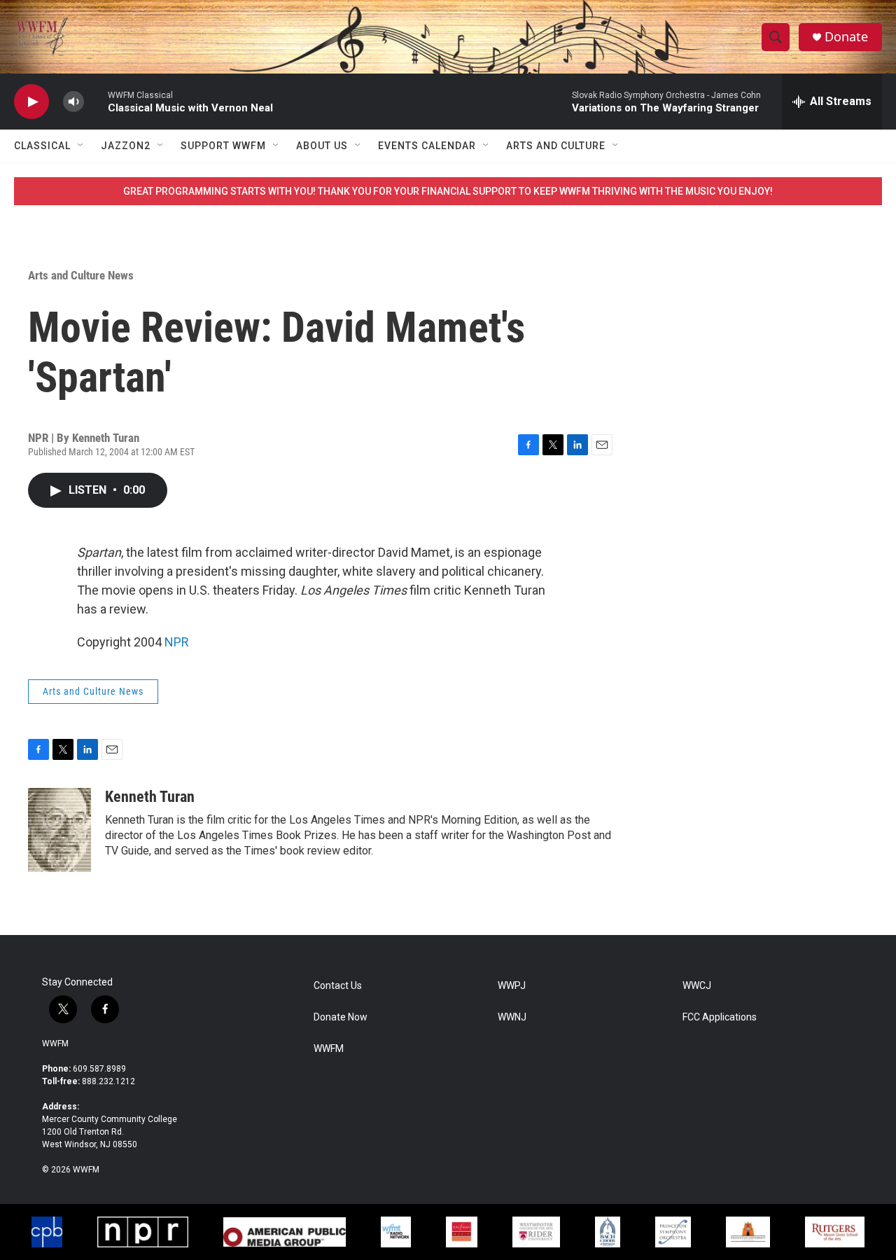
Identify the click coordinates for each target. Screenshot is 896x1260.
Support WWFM (223, 145)
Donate (846, 36)
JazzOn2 (125, 145)
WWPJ (512, 986)
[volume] (73, 102)
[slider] (96, 101)
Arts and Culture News (81, 275)
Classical (42, 145)
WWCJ (696, 986)
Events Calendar (427, 145)
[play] (31, 102)
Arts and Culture (556, 145)
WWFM (55, 1043)
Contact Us (338, 986)
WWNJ (512, 1017)
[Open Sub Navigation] (81, 145)
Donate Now (341, 1017)
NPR (176, 642)
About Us (322, 145)
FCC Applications (719, 1017)
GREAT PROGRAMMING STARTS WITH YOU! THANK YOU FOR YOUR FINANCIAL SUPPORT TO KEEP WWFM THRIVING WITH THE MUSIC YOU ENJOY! (448, 191)
